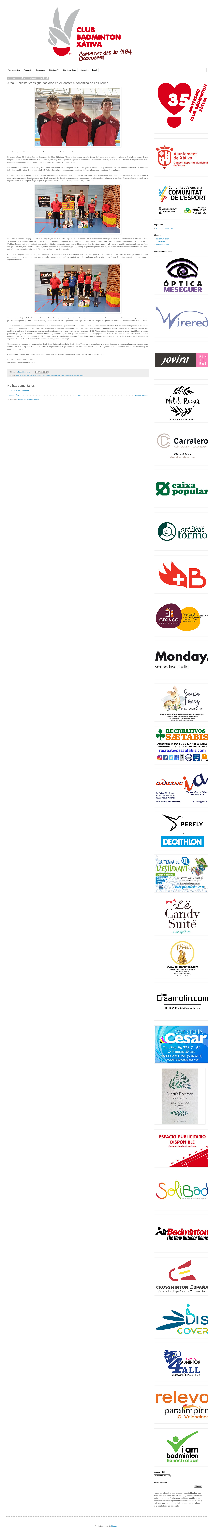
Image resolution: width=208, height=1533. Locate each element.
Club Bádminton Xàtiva (33, 375)
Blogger (114, 1526)
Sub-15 (76, 375)
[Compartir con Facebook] (44, 372)
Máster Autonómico (57, 375)
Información (84, 70)
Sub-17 (82, 375)
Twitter (161, 242)
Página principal (13, 70)
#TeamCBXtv (20, 375)
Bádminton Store (69, 70)
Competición (46, 375)
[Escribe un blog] (39, 372)
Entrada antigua (141, 395)
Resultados (69, 375)
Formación (28, 70)
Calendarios (40, 70)
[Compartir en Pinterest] (47, 372)
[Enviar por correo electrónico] (36, 372)
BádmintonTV (54, 70)
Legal (94, 70)
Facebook (162, 245)
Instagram (162, 239)
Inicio (80, 395)
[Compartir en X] (41, 372)
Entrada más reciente (16, 395)
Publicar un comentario (20, 390)
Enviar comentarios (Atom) (28, 399)
